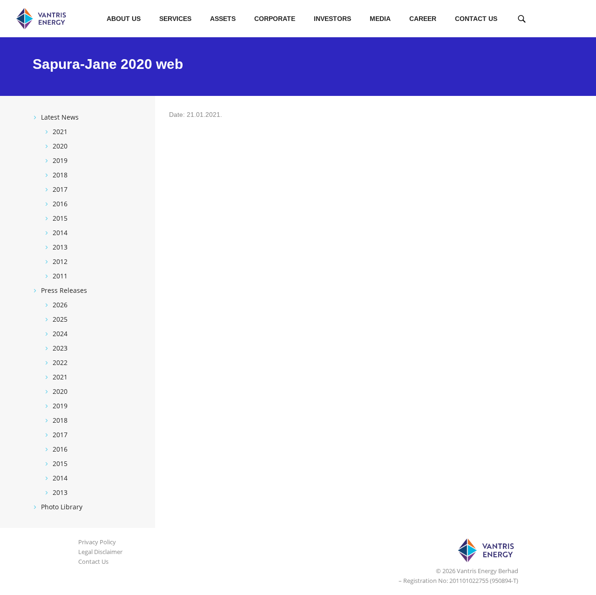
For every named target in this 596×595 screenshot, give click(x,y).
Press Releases (64, 290)
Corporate (274, 18)
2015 (60, 218)
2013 (60, 247)
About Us (124, 18)
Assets (223, 18)
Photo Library (61, 506)
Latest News (60, 117)
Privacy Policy (97, 542)
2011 (60, 275)
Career (422, 18)
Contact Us (476, 18)
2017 (60, 189)
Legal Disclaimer (100, 552)
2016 (60, 203)
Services (175, 18)
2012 (60, 261)
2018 (60, 174)
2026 (60, 304)
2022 (60, 362)
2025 (60, 319)
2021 (60, 131)
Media (380, 18)
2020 (60, 146)
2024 (60, 333)
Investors (332, 18)
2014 (60, 232)
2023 (60, 348)
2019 (60, 160)
